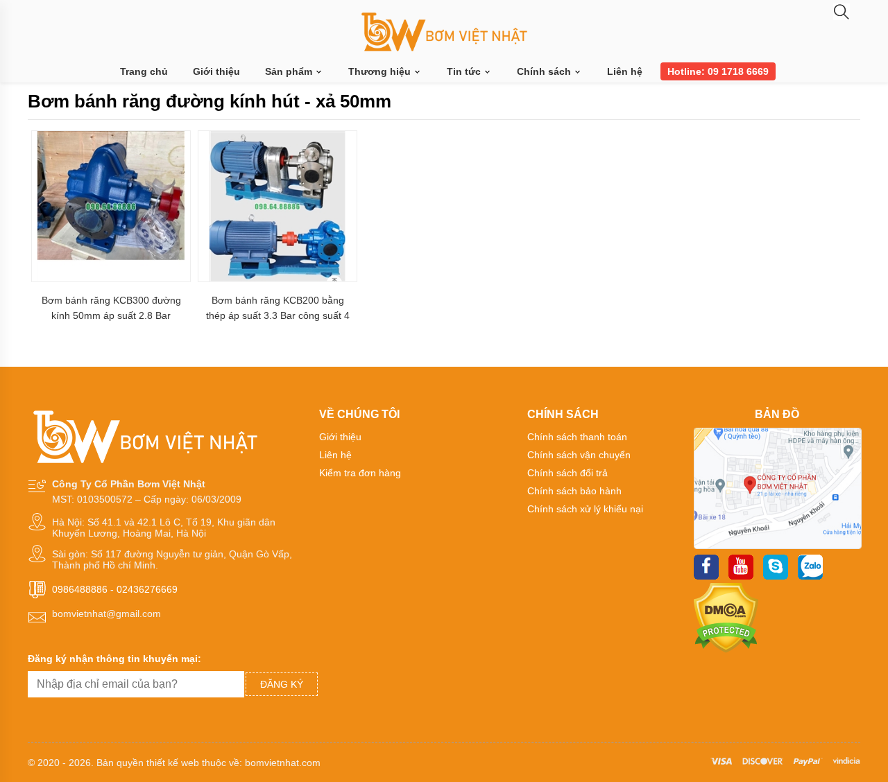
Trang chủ (144, 71)
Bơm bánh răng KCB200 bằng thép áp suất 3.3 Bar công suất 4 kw (278, 308)
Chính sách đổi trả (567, 472)
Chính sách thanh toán (577, 436)
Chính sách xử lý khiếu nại (585, 508)
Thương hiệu (380, 71)
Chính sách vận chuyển (579, 454)
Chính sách (545, 71)
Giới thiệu (216, 71)
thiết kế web (172, 762)
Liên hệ (624, 71)
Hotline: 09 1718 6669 (718, 71)
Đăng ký (281, 684)
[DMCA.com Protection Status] (726, 649)
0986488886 (80, 589)
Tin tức (465, 71)
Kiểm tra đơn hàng (360, 472)
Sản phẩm (290, 71)
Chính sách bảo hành (574, 490)
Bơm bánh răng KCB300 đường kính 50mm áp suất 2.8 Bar (111, 308)
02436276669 (147, 589)
